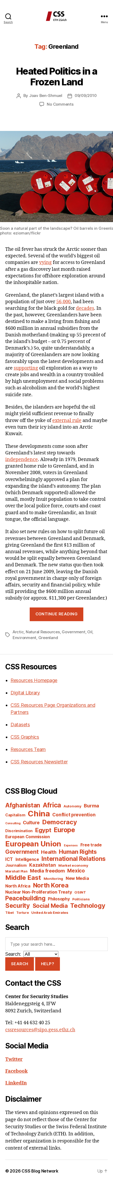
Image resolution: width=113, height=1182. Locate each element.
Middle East (23, 877)
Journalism (16, 865)
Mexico (76, 871)
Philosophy (59, 898)
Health (48, 852)
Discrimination (19, 830)
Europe (64, 830)
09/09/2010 (85, 95)
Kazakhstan (42, 865)
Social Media (50, 905)
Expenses (71, 845)
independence (21, 460)
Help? (47, 963)
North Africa (17, 886)
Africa (52, 805)
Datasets (20, 724)
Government (73, 631)
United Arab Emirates (49, 912)
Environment (24, 637)
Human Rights (78, 851)
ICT (9, 859)
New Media (77, 878)
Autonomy (72, 806)
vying (45, 262)
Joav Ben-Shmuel (45, 95)
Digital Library (25, 692)
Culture (31, 822)
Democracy (59, 822)
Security (17, 905)
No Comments (60, 104)
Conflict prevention (73, 814)
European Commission (27, 836)
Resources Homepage (34, 680)
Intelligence (27, 859)
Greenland (48, 637)
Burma (91, 805)
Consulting (12, 823)
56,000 (63, 302)
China (39, 813)
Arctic (18, 631)
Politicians (80, 899)
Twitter (14, 1059)
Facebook (16, 1071)
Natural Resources (43, 631)
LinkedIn (16, 1083)
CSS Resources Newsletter (39, 761)
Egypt (43, 830)
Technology (87, 905)
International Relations (74, 858)
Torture (22, 913)
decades (85, 308)
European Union (33, 843)
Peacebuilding (25, 898)
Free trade (91, 844)
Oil (89, 631)
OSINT (80, 892)
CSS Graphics (25, 737)
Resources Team (28, 749)
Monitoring (53, 878)
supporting (26, 368)
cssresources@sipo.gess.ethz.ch (40, 1030)
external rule (66, 421)
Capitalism (15, 815)
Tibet (9, 913)
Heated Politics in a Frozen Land (56, 76)
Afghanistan (22, 805)
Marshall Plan (16, 871)
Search (19, 963)
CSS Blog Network (40, 1171)
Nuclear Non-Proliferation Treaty (38, 892)
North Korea (51, 885)
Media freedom (47, 871)
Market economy (73, 865)
